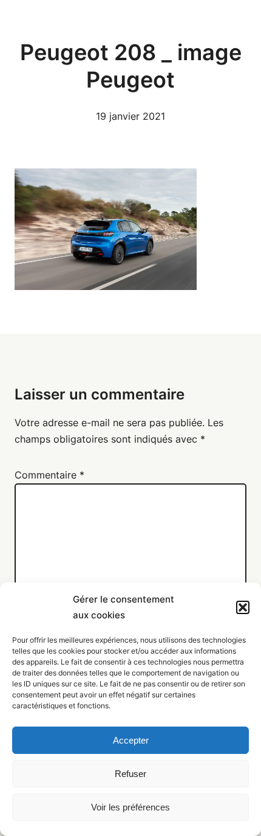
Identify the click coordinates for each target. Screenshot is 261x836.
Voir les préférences (130, 807)
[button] (243, 607)
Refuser (130, 774)
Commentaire (49, 475)
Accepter (131, 740)
